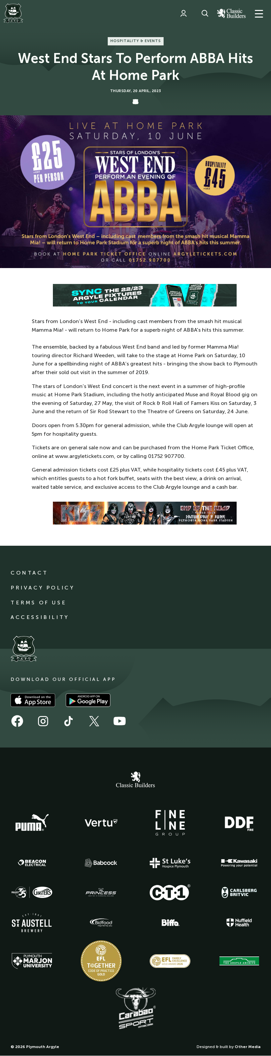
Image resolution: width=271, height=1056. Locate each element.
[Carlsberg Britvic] (239, 892)
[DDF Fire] (239, 822)
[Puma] (32, 822)
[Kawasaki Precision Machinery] (239, 862)
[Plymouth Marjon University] (32, 961)
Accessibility (40, 617)
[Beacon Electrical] (32, 862)
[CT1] (170, 892)
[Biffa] (170, 922)
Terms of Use (38, 602)
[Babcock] (101, 863)
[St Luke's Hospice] (170, 863)
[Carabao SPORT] (135, 1008)
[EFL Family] (170, 961)
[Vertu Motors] (101, 822)
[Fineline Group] (170, 822)
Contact (29, 573)
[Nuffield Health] (239, 922)
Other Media (247, 1046)
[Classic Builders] (135, 780)
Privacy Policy (42, 587)
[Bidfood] (101, 922)
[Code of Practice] (101, 960)
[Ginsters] (32, 892)
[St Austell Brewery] (32, 922)
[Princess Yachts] (101, 892)
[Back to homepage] (13, 13)
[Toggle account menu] (183, 13)
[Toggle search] (205, 13)
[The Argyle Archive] (239, 961)
